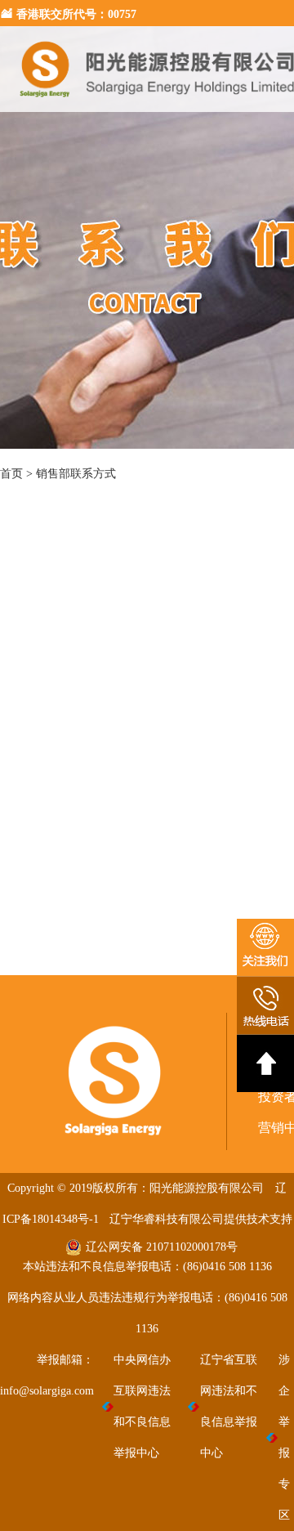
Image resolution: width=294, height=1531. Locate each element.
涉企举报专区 (284, 1437)
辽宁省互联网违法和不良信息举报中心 (228, 1406)
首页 (11, 474)
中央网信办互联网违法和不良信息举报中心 (142, 1406)
